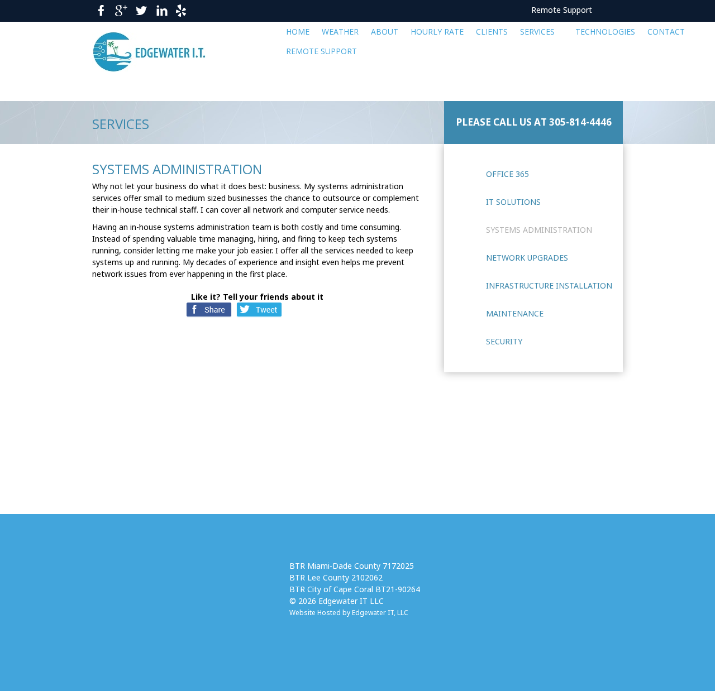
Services (537, 31)
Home (297, 31)
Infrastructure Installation (549, 285)
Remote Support (561, 9)
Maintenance (515, 313)
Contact (666, 31)
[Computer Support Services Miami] (162, 52)
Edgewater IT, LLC (380, 612)
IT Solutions (513, 201)
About (384, 31)
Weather (340, 31)
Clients (492, 31)
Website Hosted (315, 612)
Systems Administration (539, 229)
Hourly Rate (437, 31)
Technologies (605, 31)
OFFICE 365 (507, 174)
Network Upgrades (527, 257)
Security (504, 341)
